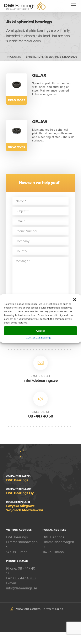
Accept (40, 330)
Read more (16, 100)
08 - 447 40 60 (24, 578)
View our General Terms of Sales (39, 609)
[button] (75, 299)
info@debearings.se (40, 380)
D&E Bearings (25, 6)
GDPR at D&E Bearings (38, 337)
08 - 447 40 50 (40, 416)
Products (14, 56)
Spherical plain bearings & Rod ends (51, 56)
